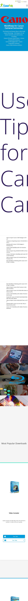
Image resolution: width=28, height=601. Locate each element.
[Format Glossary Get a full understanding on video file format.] (14, 390)
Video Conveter (14, 513)
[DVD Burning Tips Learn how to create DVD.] (14, 400)
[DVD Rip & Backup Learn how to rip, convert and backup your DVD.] (14, 368)
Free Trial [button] (14, 540)
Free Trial (15, 536)
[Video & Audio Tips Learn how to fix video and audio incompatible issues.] (14, 354)
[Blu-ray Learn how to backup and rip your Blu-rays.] (14, 379)
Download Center (18, 1)
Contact (24, 1)
